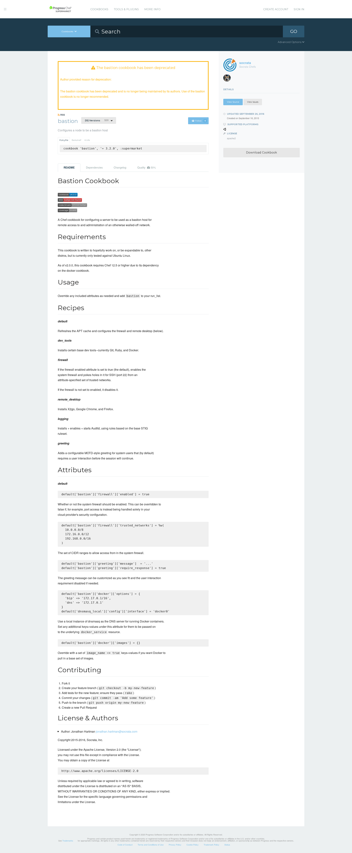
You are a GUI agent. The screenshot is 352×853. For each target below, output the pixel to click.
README (69, 167)
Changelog (120, 167)
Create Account (275, 9)
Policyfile (63, 140)
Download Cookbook (261, 152)
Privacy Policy (175, 844)
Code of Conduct (125, 844)
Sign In (299, 9)
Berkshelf (76, 140)
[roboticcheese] (228, 79)
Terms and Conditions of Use (151, 844)
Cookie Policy (192, 844)
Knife (87, 140)
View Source (233, 102)
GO (293, 31)
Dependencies (94, 167)
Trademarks (67, 840)
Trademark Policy (211, 844)
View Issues (252, 102)
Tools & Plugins (126, 9)
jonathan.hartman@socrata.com (116, 731)
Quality (146, 167)
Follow (200, 120)
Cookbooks (99, 9)
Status (227, 844)
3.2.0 (96, 120)
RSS (62, 114)
